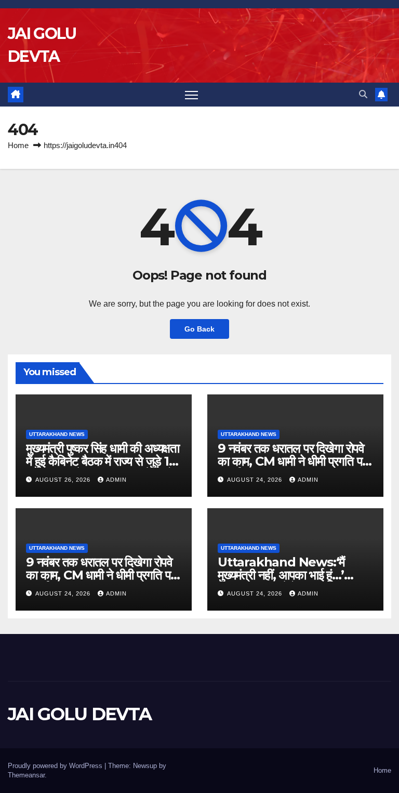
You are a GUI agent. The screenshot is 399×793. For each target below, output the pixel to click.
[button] (363, 94)
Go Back (199, 329)
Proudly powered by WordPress (56, 766)
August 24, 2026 (255, 480)
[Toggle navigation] (191, 95)
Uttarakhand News (57, 434)
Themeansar (26, 775)
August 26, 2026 (63, 480)
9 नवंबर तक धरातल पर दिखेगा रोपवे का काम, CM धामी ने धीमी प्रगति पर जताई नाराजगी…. (292, 461)
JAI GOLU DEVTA (79, 714)
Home (18, 145)
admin (116, 480)
